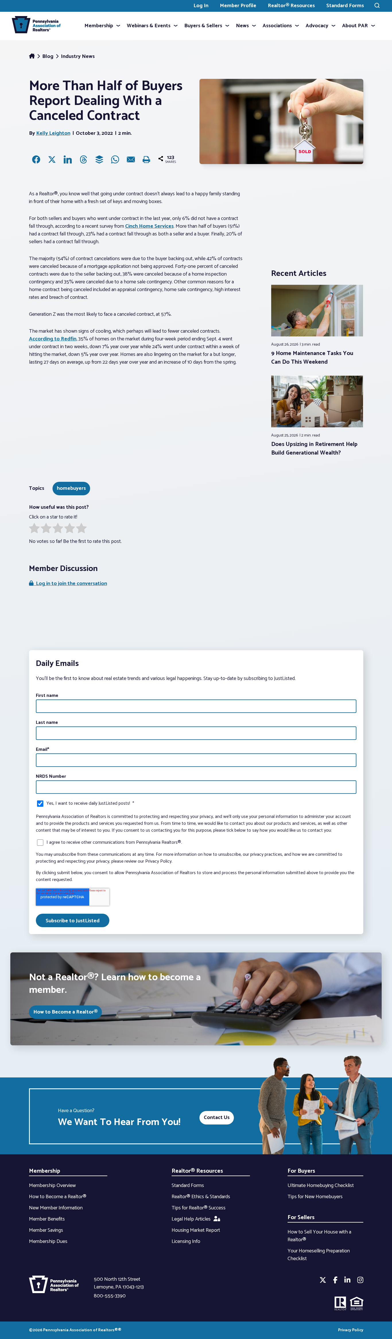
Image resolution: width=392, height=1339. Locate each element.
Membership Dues (48, 1241)
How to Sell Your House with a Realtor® (319, 1236)
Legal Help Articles (191, 1219)
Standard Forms (345, 5)
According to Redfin (52, 339)
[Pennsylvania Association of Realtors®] (36, 26)
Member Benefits (47, 1219)
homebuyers (71, 488)
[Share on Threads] (83, 159)
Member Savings (46, 1230)
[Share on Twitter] (52, 159)
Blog (48, 56)
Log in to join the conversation (70, 583)
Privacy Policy (350, 1330)
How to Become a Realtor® (65, 1012)
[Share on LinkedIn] (68, 159)
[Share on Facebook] (36, 159)
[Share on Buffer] (99, 159)
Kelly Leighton (53, 133)
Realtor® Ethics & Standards (201, 1196)
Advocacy (317, 26)
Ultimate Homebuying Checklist (321, 1185)
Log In (200, 5)
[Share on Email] (131, 159)
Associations (277, 26)
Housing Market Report (196, 1230)
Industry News (78, 56)
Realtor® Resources (291, 5)
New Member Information (56, 1208)
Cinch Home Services (149, 226)
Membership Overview (52, 1185)
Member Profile (238, 5)
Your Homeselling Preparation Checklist (319, 1255)
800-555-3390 (110, 1296)
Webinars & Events (148, 26)
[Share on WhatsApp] (115, 159)
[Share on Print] (146, 159)
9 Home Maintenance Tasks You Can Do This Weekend (312, 358)
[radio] (34, 529)
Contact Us (217, 1117)
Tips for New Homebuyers (315, 1196)
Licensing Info (186, 1241)
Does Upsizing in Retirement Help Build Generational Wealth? (314, 449)
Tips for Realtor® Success (199, 1208)
